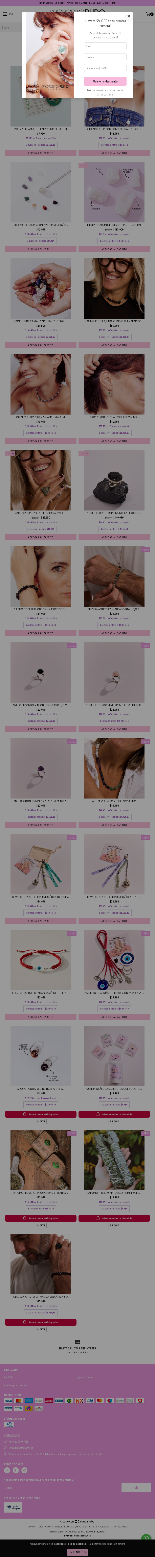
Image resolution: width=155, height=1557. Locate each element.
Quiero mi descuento (105, 81)
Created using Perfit (105, 94)
